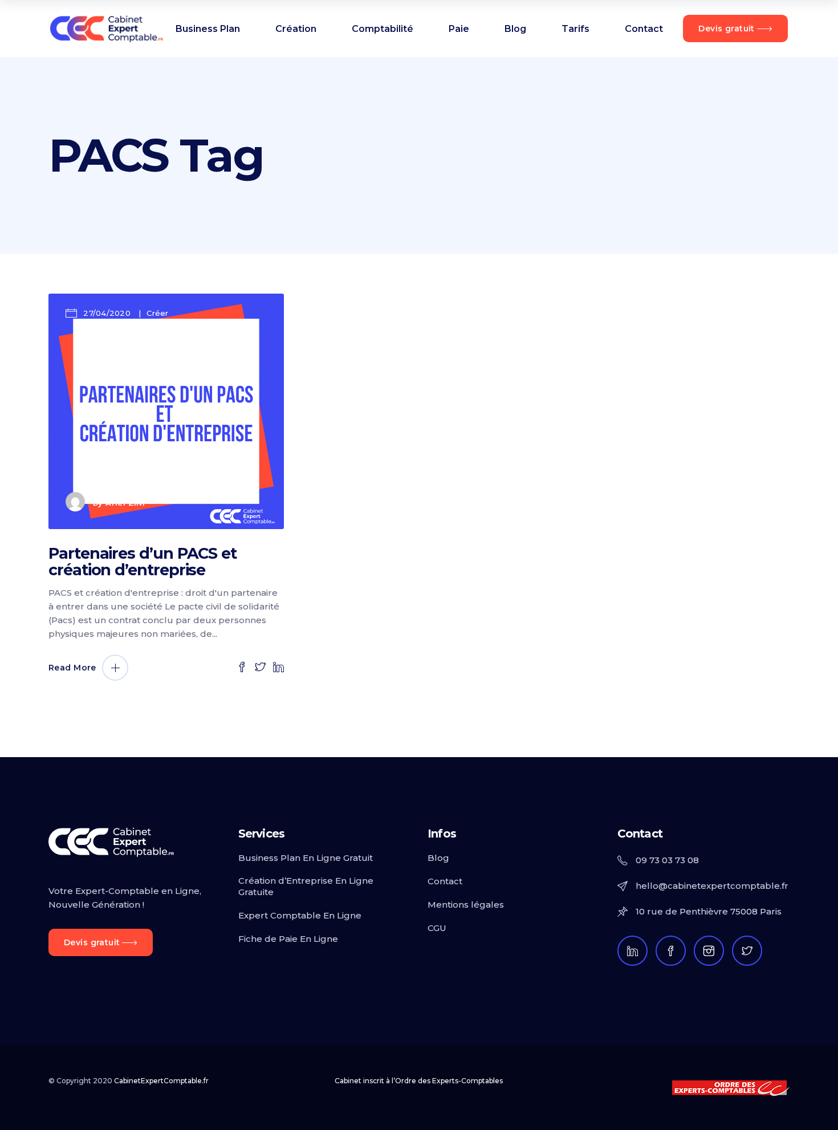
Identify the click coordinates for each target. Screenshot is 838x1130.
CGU (437, 927)
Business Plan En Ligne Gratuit (305, 857)
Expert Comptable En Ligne (299, 915)
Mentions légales (466, 904)
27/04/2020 (107, 313)
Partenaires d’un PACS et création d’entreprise (142, 561)
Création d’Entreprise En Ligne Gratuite (305, 886)
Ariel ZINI (125, 503)
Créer (157, 313)
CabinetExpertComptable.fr (161, 1080)
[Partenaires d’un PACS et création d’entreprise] (166, 411)
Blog (438, 857)
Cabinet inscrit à (419, 1080)
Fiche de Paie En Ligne (288, 938)
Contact (445, 881)
